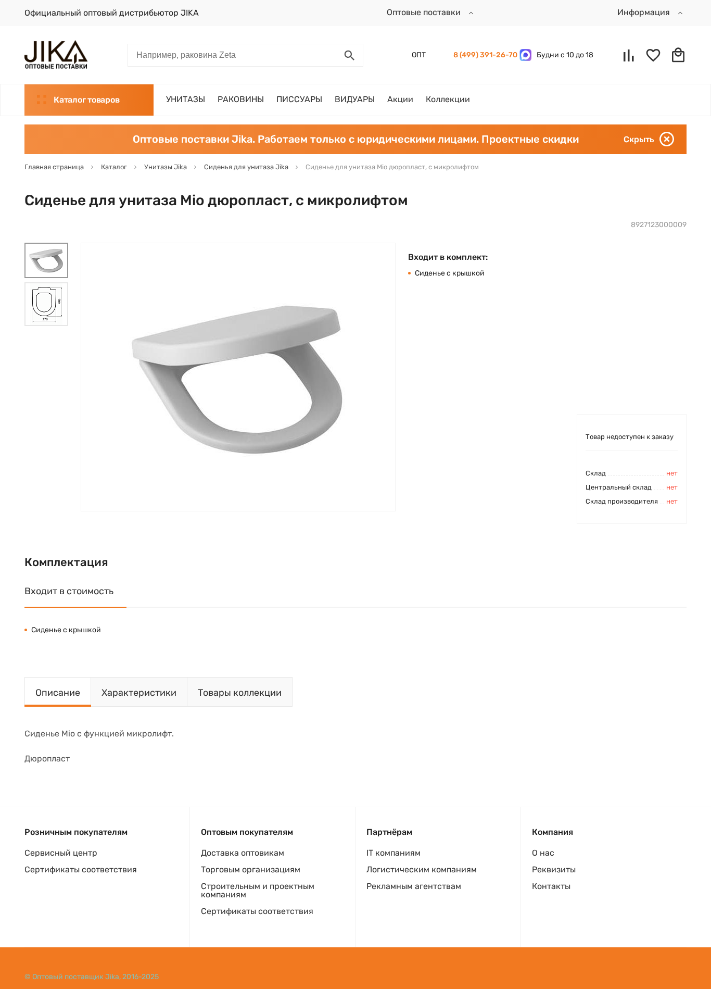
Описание (57, 692)
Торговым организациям (250, 869)
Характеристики (138, 692)
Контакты (551, 886)
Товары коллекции (240, 692)
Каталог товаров (86, 100)
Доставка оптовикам (242, 853)
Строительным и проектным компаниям (257, 890)
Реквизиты (554, 869)
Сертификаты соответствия (80, 869)
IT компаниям (393, 853)
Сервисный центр (60, 853)
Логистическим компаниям (421, 869)
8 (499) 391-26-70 (483, 55)
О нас (543, 853)
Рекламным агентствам (413, 886)
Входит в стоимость (68, 591)
